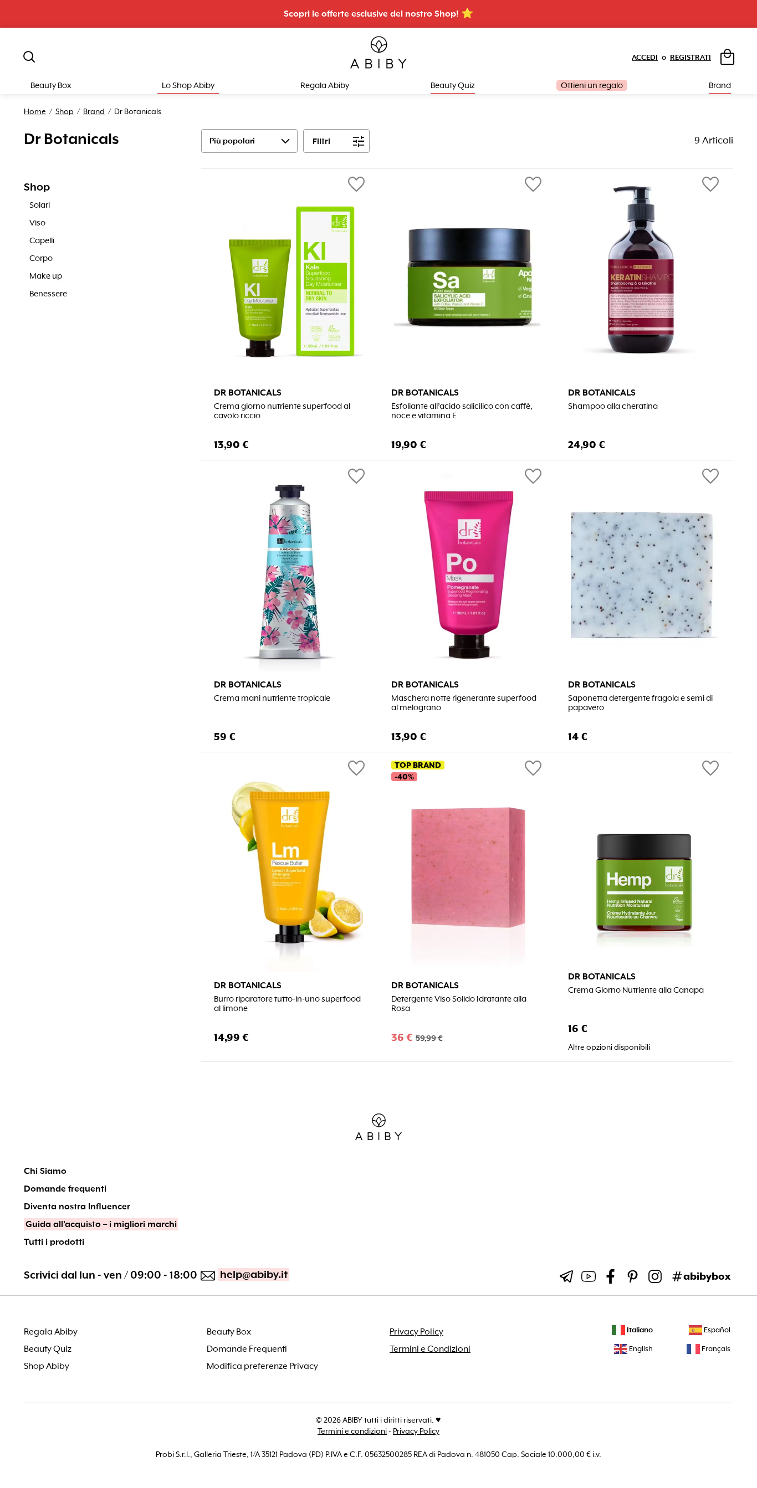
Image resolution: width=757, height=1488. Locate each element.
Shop (64, 111)
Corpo (41, 258)
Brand (720, 85)
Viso (37, 223)
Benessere (48, 294)
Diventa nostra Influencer (77, 1206)
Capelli (41, 240)
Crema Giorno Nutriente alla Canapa (636, 990)
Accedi (645, 57)
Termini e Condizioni (430, 1348)
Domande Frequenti (247, 1348)
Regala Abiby (324, 85)
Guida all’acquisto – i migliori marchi (101, 1224)
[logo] (378, 52)
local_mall (710, 1039)
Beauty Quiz (453, 85)
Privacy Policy (416, 1331)
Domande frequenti (65, 1188)
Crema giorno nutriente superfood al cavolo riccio (282, 411)
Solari (39, 205)
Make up (45, 276)
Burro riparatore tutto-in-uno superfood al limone (287, 1003)
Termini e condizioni (352, 1431)
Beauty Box (229, 1331)
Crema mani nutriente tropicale (272, 698)
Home (35, 111)
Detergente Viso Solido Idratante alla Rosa (458, 1003)
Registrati (690, 57)
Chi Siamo (45, 1171)
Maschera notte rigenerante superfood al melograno (463, 703)
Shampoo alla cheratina (613, 406)
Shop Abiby (46, 1366)
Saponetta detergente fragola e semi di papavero (640, 703)
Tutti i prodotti (54, 1242)
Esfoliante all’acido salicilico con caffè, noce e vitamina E (462, 411)
